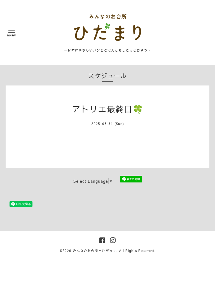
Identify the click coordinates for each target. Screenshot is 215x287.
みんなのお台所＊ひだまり (94, 250)
